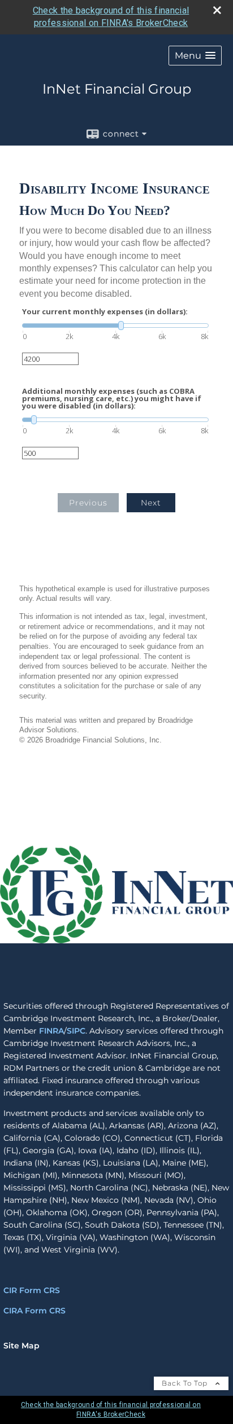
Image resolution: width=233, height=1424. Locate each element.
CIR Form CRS (31, 1290)
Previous (88, 503)
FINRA (51, 1031)
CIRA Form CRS (34, 1311)
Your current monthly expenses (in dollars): (105, 311)
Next (151, 503)
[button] (195, 55)
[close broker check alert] (217, 10)
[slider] (115, 325)
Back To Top (186, 1383)
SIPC (76, 1031)
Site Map (21, 1346)
